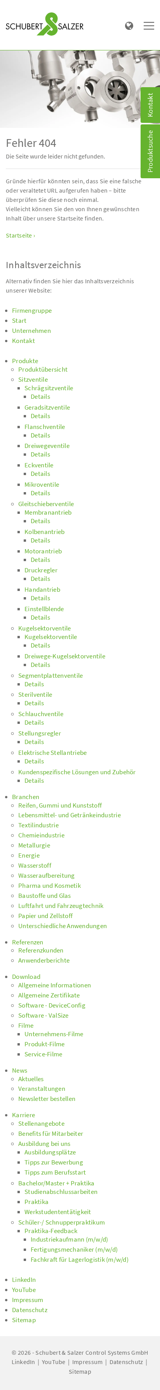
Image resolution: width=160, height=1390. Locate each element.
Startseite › (20, 235)
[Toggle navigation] (17, 8)
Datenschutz (126, 1362)
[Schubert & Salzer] (44, 24)
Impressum (87, 1362)
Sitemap (80, 1371)
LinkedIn (23, 1362)
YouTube (54, 1362)
